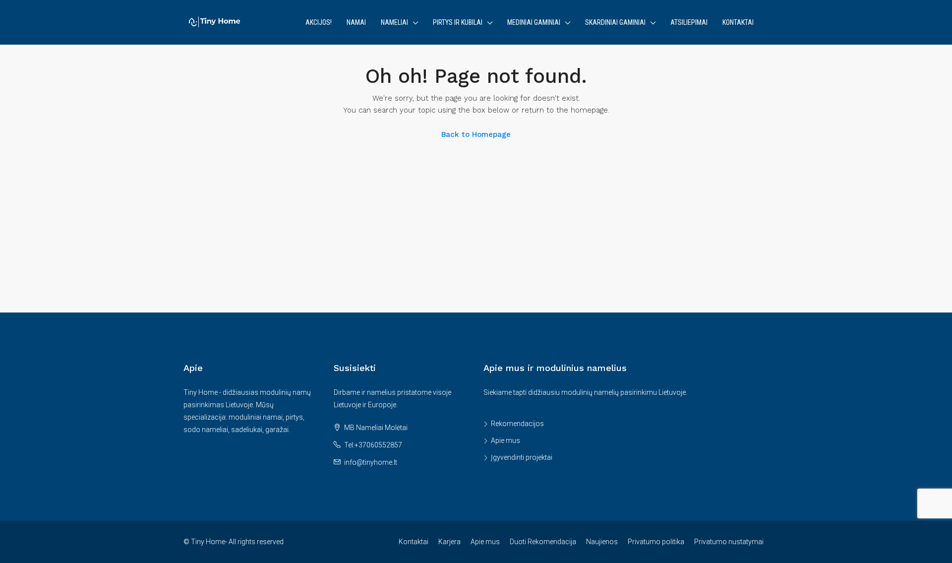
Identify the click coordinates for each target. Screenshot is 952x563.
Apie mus (505, 440)
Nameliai (394, 22)
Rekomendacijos (517, 424)
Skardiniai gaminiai (615, 22)
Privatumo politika (656, 542)
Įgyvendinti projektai (521, 457)
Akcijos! (318, 22)
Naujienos (602, 542)
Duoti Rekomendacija (543, 542)
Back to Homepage (476, 134)
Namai (356, 22)
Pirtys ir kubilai (457, 22)
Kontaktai (738, 22)
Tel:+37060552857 (373, 445)
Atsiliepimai (689, 22)
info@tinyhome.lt (370, 462)
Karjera (449, 542)
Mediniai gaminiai (533, 22)
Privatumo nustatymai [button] (729, 542)
